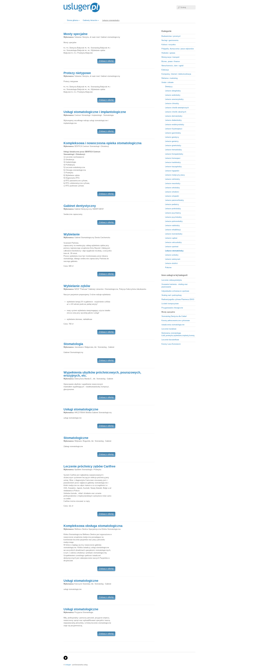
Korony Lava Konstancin (171, 344)
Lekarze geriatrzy (172, 141)
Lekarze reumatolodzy (173, 234)
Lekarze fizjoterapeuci (173, 129)
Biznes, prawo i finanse (170, 61)
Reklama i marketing (169, 78)
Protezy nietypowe (77, 73)
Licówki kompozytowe (170, 304)
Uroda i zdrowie (167, 82)
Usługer (68, 665)
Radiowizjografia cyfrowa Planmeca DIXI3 (177, 299)
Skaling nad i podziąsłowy (171, 295)
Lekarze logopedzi (172, 171)
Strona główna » (73, 20)
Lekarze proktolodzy (173, 209)
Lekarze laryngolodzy (173, 167)
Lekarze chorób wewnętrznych (177, 108)
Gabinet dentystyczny (80, 206)
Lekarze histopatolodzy (174, 154)
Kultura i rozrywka (168, 45)
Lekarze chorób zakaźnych (175, 112)
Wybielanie (72, 234)
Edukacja (165, 70)
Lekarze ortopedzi (172, 196)
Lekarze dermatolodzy (173, 116)
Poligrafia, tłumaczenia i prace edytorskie (177, 49)
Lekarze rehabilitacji (173, 230)
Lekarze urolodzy (171, 255)
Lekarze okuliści (171, 263)
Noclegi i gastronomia (169, 40)
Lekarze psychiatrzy (173, 213)
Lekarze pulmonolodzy (174, 221)
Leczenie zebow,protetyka (171, 280)
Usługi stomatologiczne (81, 409)
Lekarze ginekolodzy (173, 145)
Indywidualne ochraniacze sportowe (175, 291)
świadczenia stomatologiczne (172, 325)
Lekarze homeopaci (172, 158)
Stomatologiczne (76, 438)
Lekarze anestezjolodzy (174, 99)
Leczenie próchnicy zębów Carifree (89, 466)
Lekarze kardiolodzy (173, 162)
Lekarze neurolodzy (172, 183)
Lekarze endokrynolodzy (174, 125)
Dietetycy (169, 87)
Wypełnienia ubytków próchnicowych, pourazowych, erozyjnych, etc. (102, 374)
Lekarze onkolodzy (172, 188)
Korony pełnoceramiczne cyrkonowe (175, 320)
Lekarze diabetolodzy (173, 120)
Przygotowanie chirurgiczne (172, 308)
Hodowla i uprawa (168, 53)
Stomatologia (73, 344)
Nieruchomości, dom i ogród (172, 66)
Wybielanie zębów (77, 286)
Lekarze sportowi (171, 247)
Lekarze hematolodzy (173, 150)
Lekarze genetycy (172, 137)
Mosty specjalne (76, 34)
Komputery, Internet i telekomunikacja (176, 74)
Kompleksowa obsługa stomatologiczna (93, 526)
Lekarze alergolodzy (173, 91)
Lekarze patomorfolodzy (174, 200)
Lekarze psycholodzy (173, 217)
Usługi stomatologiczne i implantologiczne (95, 112)
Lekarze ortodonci (172, 192)
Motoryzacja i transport (170, 57)
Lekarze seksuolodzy (173, 242)
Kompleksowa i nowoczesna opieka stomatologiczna (103, 143)
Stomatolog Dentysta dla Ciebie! (174, 316)
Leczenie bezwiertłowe (170, 340)
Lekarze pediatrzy (172, 204)
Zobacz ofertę (106, 61)
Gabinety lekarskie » (91, 20)
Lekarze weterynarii (172, 259)
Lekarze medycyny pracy (175, 175)
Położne (168, 267)
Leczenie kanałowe (168, 329)
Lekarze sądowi (171, 238)
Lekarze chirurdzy (172, 103)
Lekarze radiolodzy (172, 225)
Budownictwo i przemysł (170, 36)
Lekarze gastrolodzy (173, 133)
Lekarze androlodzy (172, 95)
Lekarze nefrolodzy (172, 179)
